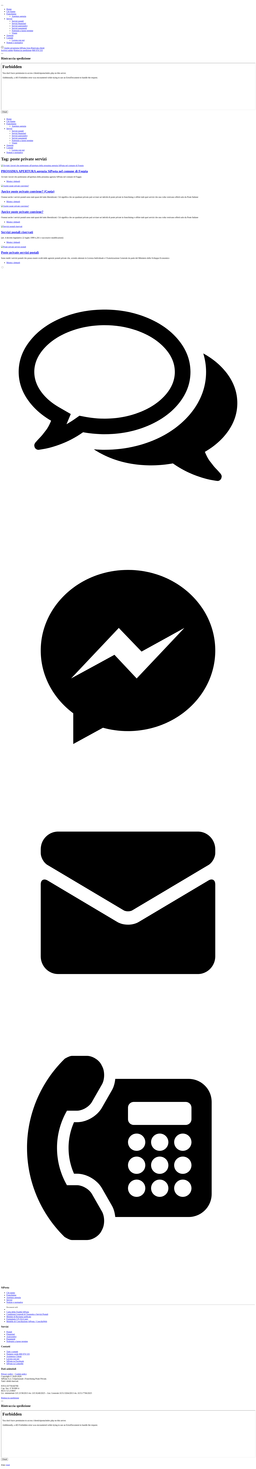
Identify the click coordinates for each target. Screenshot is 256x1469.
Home (9, 9)
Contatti (9, 38)
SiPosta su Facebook (15, 1361)
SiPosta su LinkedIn (14, 1363)
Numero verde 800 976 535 (18, 1354)
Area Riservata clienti (35, 48)
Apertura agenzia (19, 16)
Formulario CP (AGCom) (17, 1319)
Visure (14, 33)
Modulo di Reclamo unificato (18, 1317)
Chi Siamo (10, 11)
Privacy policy (7, 1374)
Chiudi (4, 112)
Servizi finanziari (19, 23)
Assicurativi (11, 1336)
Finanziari (10, 1334)
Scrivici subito (7, 50)
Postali (9, 1332)
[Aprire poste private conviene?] (15, 186)
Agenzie (9, 35)
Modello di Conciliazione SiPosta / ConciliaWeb (26, 1321)
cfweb (8, 1465)
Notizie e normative (14, 42)
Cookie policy (21, 1374)
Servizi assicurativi (19, 26)
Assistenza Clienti (13, 1356)
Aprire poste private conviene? (22, 211)
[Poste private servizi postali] (13, 247)
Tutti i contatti (12, 1351)
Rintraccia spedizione (23, 50)
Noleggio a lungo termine (22, 31)
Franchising (11, 14)
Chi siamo (10, 1293)
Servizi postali (18, 21)
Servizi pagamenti (19, 28)
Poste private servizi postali (20, 252)
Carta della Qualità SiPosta (17, 1312)
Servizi (9, 19)
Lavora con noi (18, 40)
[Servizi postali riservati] (11, 226)
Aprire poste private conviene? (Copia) (27, 191)
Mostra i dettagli (13, 181)
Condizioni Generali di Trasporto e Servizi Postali (27, 1314)
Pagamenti (10, 1339)
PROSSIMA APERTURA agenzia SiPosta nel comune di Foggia (44, 171)
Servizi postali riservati (17, 232)
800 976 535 (37, 50)
